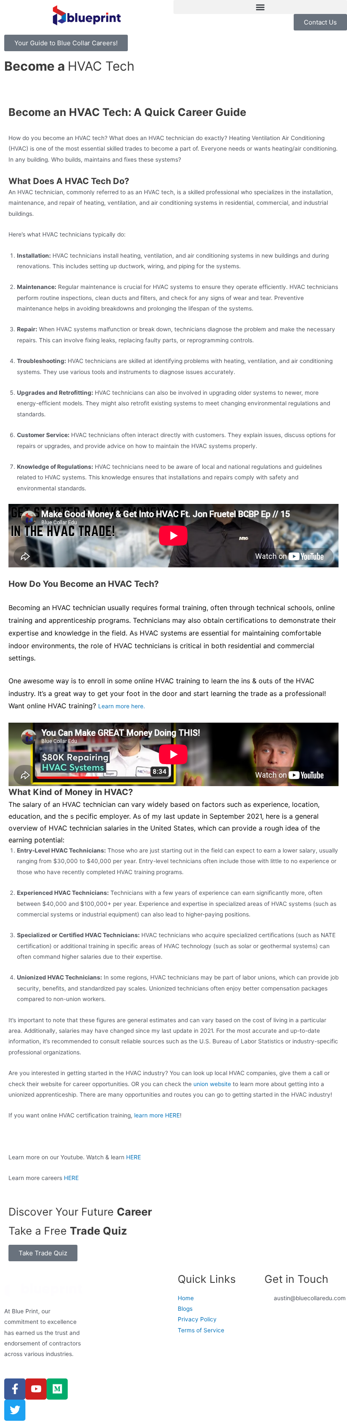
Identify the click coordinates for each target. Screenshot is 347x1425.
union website (212, 1084)
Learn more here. (121, 706)
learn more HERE (157, 1115)
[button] (260, 7)
